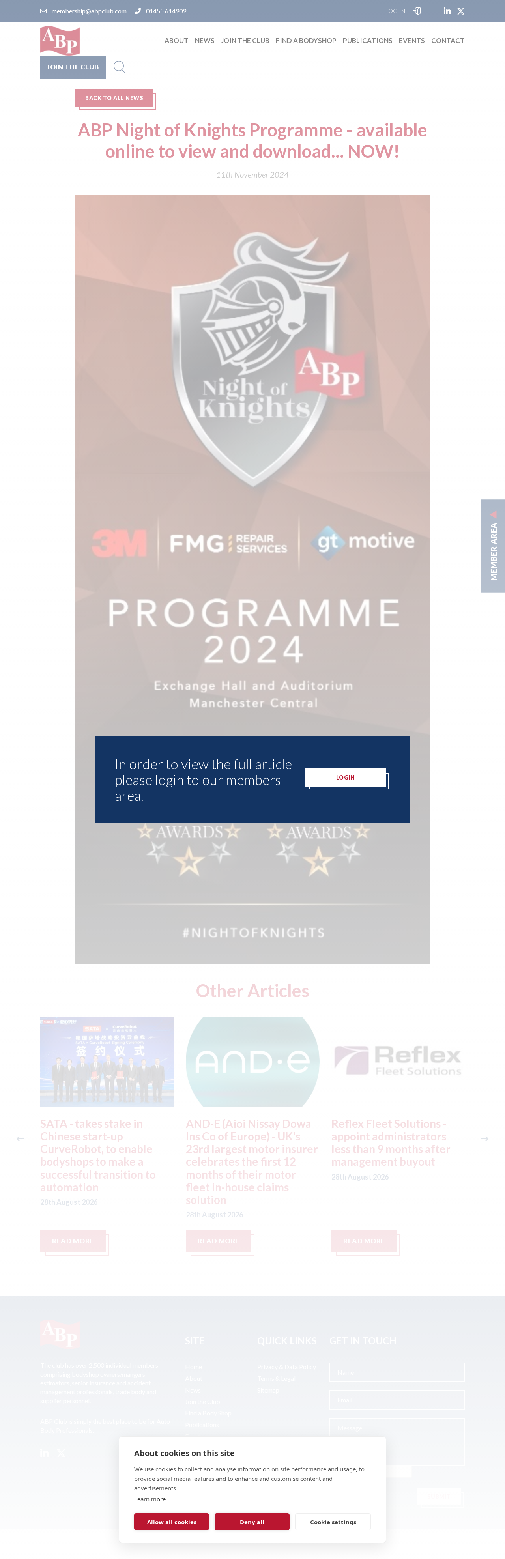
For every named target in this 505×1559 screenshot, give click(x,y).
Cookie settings (333, 1522)
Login (345, 777)
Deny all (252, 1522)
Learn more (150, 1499)
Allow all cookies (171, 1522)
